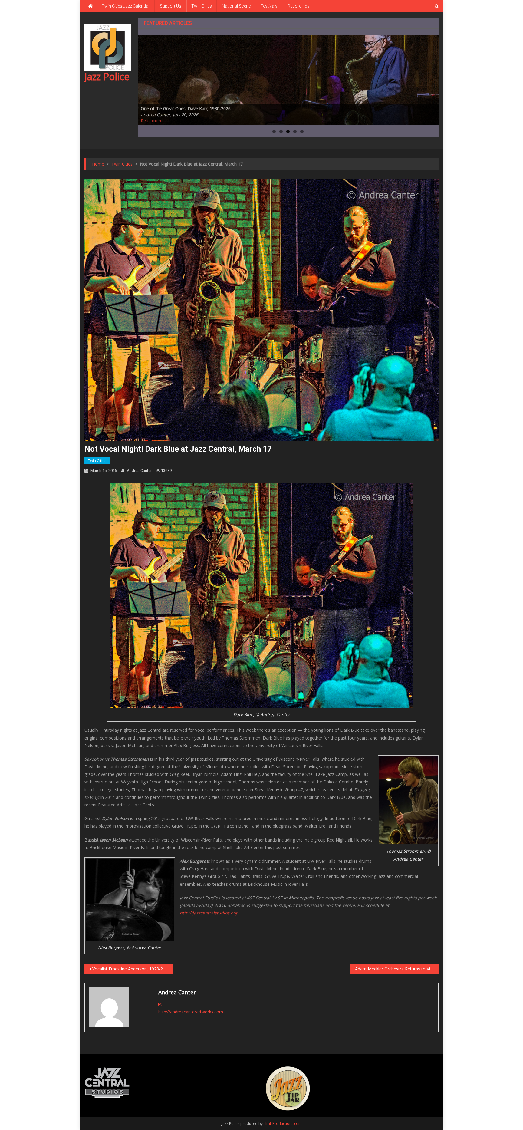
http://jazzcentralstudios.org (208, 913)
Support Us (170, 6)
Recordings (299, 6)
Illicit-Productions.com (283, 1123)
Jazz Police (107, 76)
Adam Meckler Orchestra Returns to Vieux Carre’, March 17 (397, 969)
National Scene (236, 6)
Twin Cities (201, 6)
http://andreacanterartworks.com (190, 1012)
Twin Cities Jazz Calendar (126, 6)
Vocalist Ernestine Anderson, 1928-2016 (131, 969)
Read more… (153, 121)
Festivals (269, 6)
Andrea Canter (139, 470)
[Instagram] (160, 1004)
